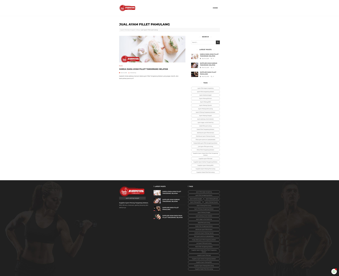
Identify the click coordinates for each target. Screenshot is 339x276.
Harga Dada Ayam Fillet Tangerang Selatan (143, 69)
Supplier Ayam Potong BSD (205, 165)
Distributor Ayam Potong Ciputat (205, 136)
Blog (121, 65)
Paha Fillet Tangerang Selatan (205, 149)
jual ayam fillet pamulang (205, 146)
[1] (334, 271)
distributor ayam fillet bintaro (205, 132)
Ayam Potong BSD (205, 102)
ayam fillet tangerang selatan (205, 91)
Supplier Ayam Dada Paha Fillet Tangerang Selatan (205, 154)
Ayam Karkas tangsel (205, 95)
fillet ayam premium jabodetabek (205, 139)
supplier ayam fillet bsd (205, 158)
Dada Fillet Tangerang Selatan (205, 129)
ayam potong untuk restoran (205, 119)
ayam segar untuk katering (205, 122)
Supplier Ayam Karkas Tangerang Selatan (205, 162)
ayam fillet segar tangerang (205, 88)
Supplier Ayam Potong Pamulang (205, 168)
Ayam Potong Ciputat (205, 105)
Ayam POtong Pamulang (205, 108)
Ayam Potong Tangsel (205, 115)
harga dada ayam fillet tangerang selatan (205, 143)
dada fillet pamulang (205, 126)
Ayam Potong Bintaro (205, 98)
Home (215, 8)
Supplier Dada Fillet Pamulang (206, 172)
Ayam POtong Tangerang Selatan (205, 112)
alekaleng (133, 72)
